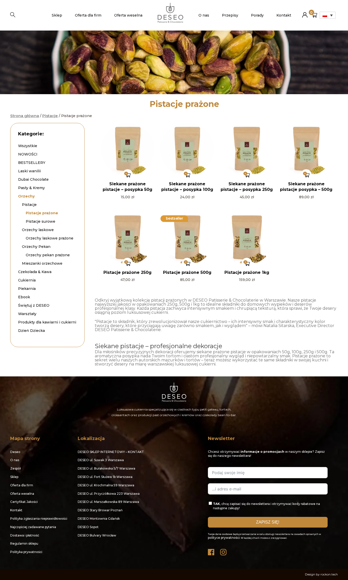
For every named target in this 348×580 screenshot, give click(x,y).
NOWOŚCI (27, 154)
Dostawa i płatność (24, 535)
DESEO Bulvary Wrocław (97, 535)
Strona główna (24, 116)
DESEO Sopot (88, 527)
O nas (203, 15)
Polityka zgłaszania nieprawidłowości (38, 518)
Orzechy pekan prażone (48, 255)
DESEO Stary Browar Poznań (100, 510)
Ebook (24, 297)
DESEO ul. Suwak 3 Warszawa (101, 460)
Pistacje (50, 116)
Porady (257, 15)
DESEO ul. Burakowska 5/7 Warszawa (106, 468)
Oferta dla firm (88, 15)
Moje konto (304, 13)
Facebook (211, 551)
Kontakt (283, 15)
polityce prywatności (224, 538)
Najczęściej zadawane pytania (33, 527)
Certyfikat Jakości (24, 502)
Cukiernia (27, 280)
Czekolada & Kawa (34, 272)
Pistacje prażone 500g (187, 272)
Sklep (57, 15)
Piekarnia (27, 288)
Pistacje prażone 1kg (246, 272)
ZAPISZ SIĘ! (267, 522)
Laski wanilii (29, 171)
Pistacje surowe (40, 221)
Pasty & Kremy (31, 188)
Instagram (223, 551)
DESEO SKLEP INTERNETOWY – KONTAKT (111, 452)
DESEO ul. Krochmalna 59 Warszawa (106, 485)
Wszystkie (27, 146)
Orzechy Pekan (36, 246)
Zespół (15, 468)
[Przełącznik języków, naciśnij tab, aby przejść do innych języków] (328, 15)
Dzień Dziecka (31, 330)
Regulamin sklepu (24, 543)
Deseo (15, 452)
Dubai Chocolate (33, 179)
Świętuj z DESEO (33, 305)
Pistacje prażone (42, 213)
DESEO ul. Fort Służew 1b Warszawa (105, 477)
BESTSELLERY (31, 162)
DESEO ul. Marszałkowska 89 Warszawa (108, 502)
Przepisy (230, 15)
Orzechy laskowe (38, 230)
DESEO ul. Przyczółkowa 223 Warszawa (109, 494)
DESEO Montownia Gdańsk (99, 518)
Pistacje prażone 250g (127, 272)
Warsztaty (27, 314)
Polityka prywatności (26, 552)
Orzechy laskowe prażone (49, 238)
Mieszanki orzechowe (42, 263)
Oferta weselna (128, 15)
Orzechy (26, 196)
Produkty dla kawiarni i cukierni (47, 322)
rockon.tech (329, 574)
